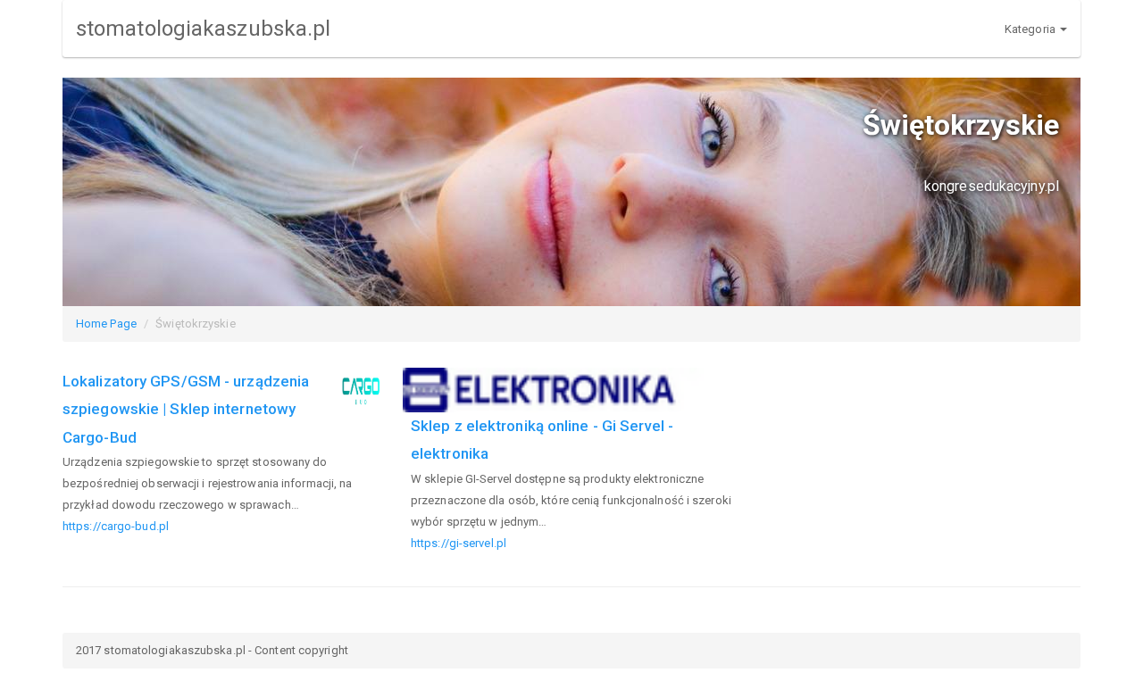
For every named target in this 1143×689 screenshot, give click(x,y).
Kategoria (1031, 29)
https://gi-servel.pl (458, 543)
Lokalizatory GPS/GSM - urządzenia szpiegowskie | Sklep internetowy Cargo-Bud (186, 409)
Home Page (106, 323)
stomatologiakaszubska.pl (203, 28)
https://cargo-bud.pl (116, 526)
